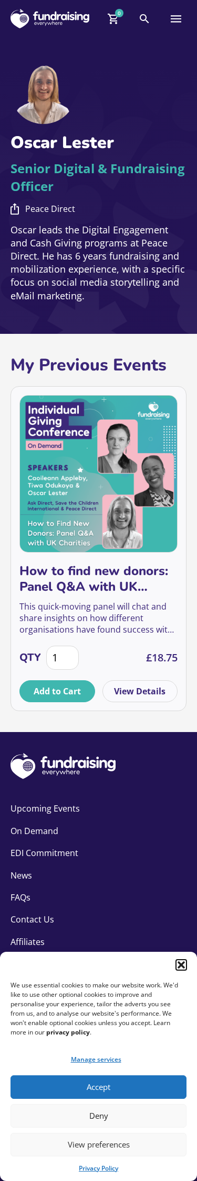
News (21, 875)
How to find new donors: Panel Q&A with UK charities (93, 578)
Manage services (96, 1059)
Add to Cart (57, 691)
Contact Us (32, 919)
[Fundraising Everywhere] (50, 18)
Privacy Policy (98, 1168)
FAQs (20, 897)
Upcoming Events (45, 808)
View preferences (99, 1144)
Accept (98, 1087)
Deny (98, 1115)
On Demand (34, 831)
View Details (139, 691)
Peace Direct (50, 209)
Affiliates (28, 942)
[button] (181, 965)
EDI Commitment (44, 853)
